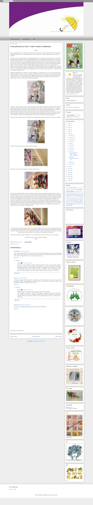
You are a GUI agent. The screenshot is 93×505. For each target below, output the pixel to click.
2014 (69, 174)
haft (77, 193)
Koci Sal (79, 194)
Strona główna (36, 336)
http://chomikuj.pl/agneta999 (72, 107)
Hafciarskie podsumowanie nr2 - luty (74, 158)
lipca (70, 143)
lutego (70, 162)
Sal (73, 200)
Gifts (34, 39)
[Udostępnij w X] (28, 242)
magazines (68, 196)
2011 (69, 180)
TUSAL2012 (69, 204)
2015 (69, 172)
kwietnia (71, 149)
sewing (74, 202)
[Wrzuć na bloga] (26, 242)
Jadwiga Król (17, 304)
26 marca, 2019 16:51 (24, 251)
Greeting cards (26, 39)
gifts (73, 193)
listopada (71, 137)
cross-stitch (16, 244)
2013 (69, 176)
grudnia (71, 135)
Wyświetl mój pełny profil (72, 93)
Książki (67, 195)
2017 (69, 168)
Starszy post (58, 336)
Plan (80, 196)
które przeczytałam (76, 195)
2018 (69, 166)
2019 (69, 133)
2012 (69, 178)
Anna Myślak (17, 251)
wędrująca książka (77, 204)
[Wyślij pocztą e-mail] (25, 242)
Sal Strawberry (76, 201)
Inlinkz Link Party (12, 489)
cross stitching (73, 189)
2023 (69, 125)
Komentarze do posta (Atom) (39, 341)
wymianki (68, 205)
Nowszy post (13, 336)
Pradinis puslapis (15, 39)
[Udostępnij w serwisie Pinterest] (31, 242)
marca (70, 151)
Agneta (18, 263)
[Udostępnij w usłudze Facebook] (29, 242)
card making (69, 187)
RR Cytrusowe (76, 199)
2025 (69, 123)
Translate (77, 117)
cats (77, 187)
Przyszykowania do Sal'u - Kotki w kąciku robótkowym (74, 154)
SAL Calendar (80, 200)
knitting (74, 194)
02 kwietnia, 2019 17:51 (28, 289)
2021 (69, 129)
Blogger (56, 495)
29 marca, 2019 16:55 (27, 263)
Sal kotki (69, 201)
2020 (69, 131)
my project (74, 196)
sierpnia (71, 141)
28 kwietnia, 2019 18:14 (25, 304)
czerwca (71, 145)
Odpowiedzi (17, 260)
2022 (69, 127)
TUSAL (79, 202)
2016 (69, 170)
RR (71, 199)
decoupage (76, 191)
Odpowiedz (16, 257)
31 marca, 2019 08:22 (22, 278)
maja (70, 147)
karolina (15, 278)
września (71, 139)
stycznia (71, 164)
